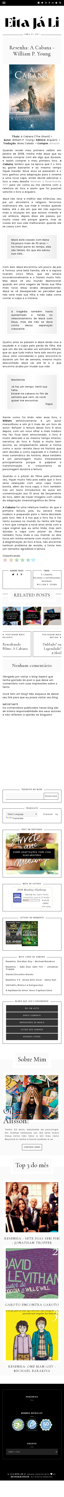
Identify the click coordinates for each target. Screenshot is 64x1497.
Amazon (54, 143)
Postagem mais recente (14, 636)
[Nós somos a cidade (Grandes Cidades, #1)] (14, 943)
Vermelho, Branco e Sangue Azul (24, 985)
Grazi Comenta (32, 1015)
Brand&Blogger (20, 1477)
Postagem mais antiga (51, 636)
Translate (17, 818)
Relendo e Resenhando (46, 578)
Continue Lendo (32, 1147)
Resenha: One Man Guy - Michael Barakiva (30, 961)
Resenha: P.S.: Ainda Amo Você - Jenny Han (31, 980)
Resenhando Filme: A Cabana (15, 646)
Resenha (47, 581)
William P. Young (47, 584)
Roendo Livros (32, 1036)
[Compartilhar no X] (13, 574)
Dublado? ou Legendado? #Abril (52, 648)
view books (46, 906)
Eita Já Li (20, 1474)
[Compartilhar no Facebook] (18, 574)
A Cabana (46, 574)
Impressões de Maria (32, 1022)
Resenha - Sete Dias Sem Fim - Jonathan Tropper (32, 968)
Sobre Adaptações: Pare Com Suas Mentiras (32, 854)
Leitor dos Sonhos (32, 1029)
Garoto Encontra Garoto (19, 974)
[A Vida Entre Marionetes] (30, 945)
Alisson (28, 894)
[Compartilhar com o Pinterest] (21, 574)
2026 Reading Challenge (31, 889)
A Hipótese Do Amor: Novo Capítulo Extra (29, 990)
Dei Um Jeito (32, 1008)
